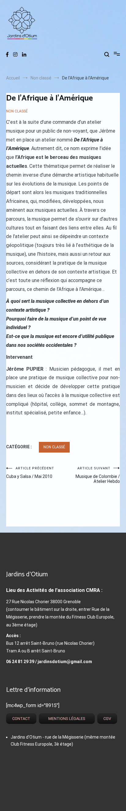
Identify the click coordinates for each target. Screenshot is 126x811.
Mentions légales (66, 718)
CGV (107, 718)
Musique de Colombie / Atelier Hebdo (98, 475)
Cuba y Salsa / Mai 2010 (30, 472)
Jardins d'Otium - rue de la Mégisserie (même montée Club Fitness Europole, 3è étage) (63, 740)
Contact (21, 718)
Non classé (17, 111)
